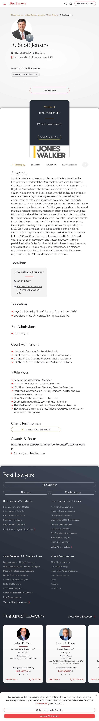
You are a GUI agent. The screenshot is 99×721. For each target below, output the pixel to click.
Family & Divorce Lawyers (15, 575)
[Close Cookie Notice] (96, 695)
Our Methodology (59, 566)
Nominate (26, 492)
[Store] (70, 4)
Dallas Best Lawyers (60, 529)
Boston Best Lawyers (60, 537)
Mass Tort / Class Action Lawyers (18, 571)
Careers (54, 584)
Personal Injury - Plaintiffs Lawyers (19, 562)
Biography (20, 165)
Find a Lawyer (17, 15)
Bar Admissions (69, 165)
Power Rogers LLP (65, 649)
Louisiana (41, 15)
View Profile (10, 679)
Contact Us (56, 588)
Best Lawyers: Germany (14, 524)
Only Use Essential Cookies (49, 710)
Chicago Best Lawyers (61, 515)
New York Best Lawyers (62, 507)
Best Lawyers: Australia (14, 515)
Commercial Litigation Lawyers (17, 593)
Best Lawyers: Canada (13, 511)
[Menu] (4, 3)
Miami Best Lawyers (60, 542)
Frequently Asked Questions (64, 571)
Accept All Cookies (49, 716)
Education (51, 165)
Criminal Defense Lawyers (15, 579)
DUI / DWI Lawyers (12, 584)
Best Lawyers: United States (16, 507)
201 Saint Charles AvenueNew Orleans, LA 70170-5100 (29, 289)
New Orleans (52, 15)
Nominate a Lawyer (60, 575)
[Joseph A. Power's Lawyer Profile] (65, 637)
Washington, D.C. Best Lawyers (65, 520)
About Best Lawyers (60, 562)
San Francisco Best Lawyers (64, 533)
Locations (35, 165)
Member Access (73, 492)
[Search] (65, 4)
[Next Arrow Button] (85, 165)
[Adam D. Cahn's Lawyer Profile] (23, 637)
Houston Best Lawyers (61, 524)
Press (53, 579)
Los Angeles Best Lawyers (63, 511)
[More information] (30, 670)
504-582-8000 (24, 281)
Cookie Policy (42, 703)
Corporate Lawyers (12, 588)
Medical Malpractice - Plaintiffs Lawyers (21, 566)
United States (30, 15)
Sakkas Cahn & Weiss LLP (23, 649)
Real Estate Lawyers (12, 597)
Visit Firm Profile (49, 137)
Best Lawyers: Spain (12, 520)
